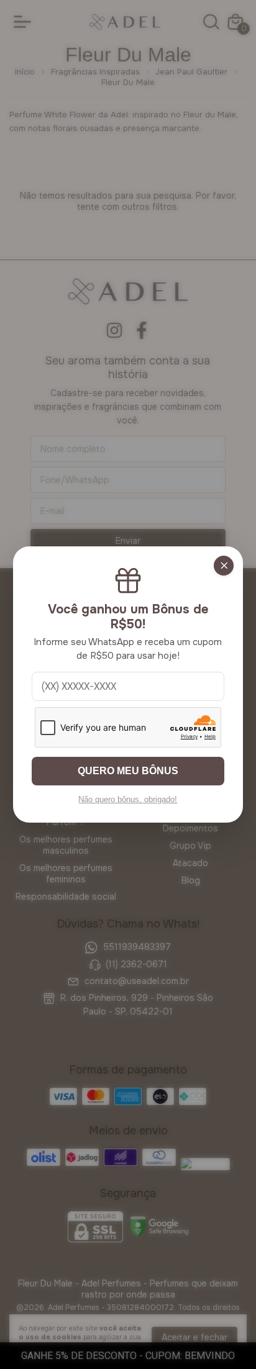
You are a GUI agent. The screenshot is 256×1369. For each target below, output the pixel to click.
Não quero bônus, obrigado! (127, 799)
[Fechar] (224, 566)
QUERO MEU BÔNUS (128, 771)
